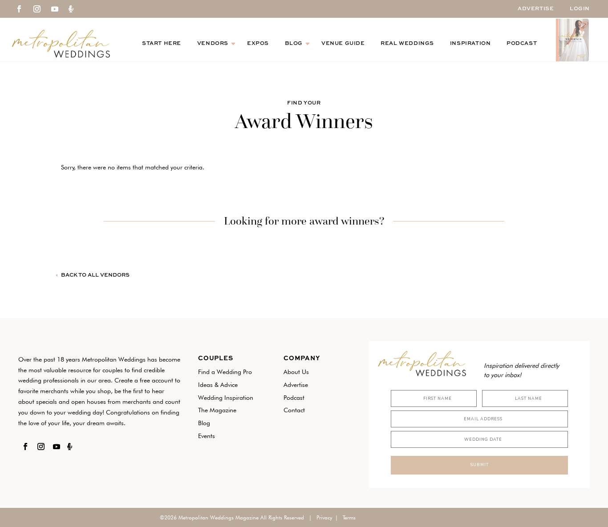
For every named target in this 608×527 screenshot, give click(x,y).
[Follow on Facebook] (19, 9)
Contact (294, 410)
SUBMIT (479, 464)
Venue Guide (343, 43)
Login (580, 9)
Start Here (161, 43)
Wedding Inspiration (225, 397)
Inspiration (470, 43)
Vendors (212, 43)
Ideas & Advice (218, 384)
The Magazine (217, 410)
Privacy (324, 517)
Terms (349, 517)
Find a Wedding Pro (225, 371)
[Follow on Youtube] (55, 9)
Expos (258, 43)
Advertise (536, 9)
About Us (296, 371)
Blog (294, 43)
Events (206, 435)
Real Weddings (407, 43)
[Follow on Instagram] (37, 9)
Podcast (522, 43)
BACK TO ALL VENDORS (95, 275)
